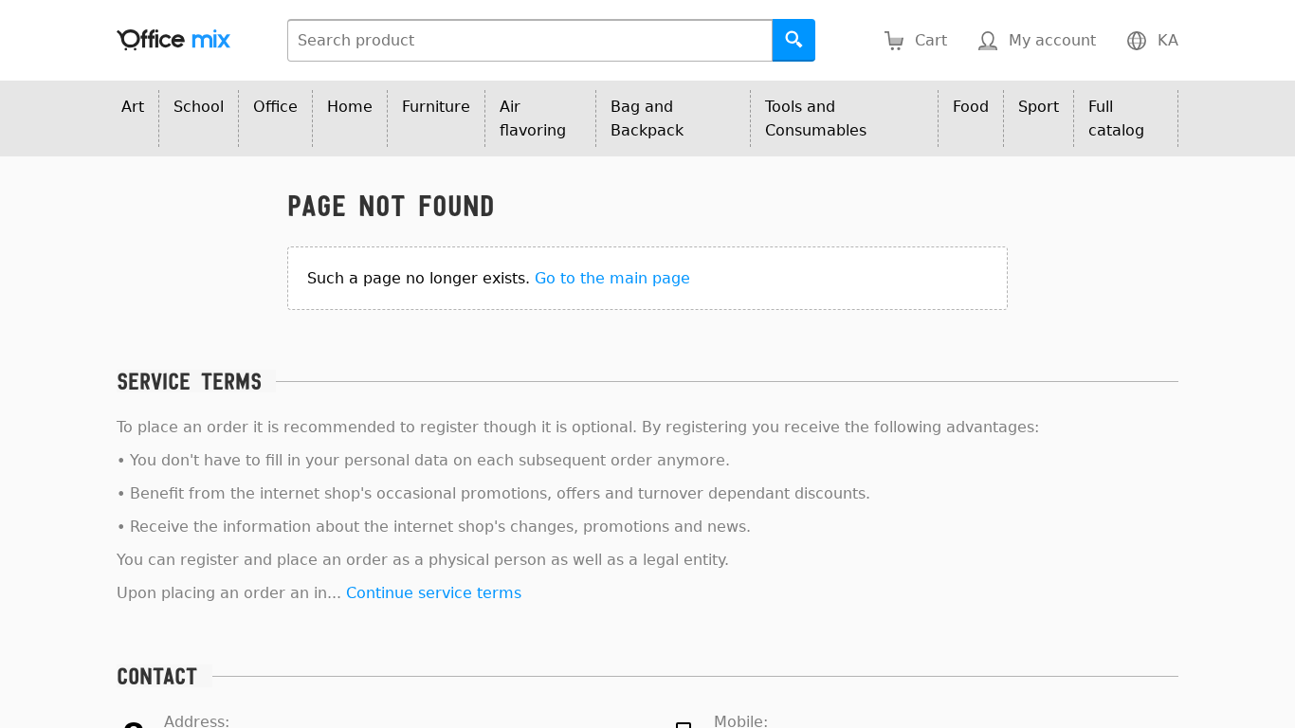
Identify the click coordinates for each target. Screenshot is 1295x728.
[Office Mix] (173, 40)
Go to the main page (612, 278)
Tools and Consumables (815, 118)
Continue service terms (433, 593)
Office (275, 107)
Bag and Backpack (647, 118)
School (198, 107)
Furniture (436, 107)
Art (132, 107)
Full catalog (1116, 118)
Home (350, 107)
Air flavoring (533, 118)
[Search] (794, 40)
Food (971, 107)
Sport (1038, 107)
